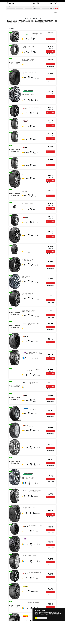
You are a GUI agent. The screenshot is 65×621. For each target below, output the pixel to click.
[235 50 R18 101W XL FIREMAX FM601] (15, 110)
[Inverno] (51, 8)
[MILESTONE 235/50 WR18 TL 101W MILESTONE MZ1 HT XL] (15, 94)
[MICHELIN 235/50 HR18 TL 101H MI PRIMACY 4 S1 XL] (15, 413)
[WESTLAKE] (15, 194)
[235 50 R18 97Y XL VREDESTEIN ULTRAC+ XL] (15, 367)
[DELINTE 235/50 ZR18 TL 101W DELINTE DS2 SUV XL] (15, 298)
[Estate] (50, 8)
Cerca (56, 8)
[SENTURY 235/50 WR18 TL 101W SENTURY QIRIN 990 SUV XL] (15, 313)
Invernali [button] (46, 3)
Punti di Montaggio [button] (38, 0)
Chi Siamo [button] (34, 3)
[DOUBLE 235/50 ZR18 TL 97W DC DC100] (15, 77)
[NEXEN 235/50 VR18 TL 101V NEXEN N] (15, 357)
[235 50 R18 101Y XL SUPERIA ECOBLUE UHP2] (15, 136)
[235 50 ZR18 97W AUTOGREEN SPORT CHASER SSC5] (15, 36)
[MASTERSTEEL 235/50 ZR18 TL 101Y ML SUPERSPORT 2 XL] (15, 264)
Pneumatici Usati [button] (55, 3)
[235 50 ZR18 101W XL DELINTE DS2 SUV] (15, 49)
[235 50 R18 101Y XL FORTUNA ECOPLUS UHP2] (15, 123)
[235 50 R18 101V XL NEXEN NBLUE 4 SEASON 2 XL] (15, 543)
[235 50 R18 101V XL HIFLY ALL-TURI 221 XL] (15, 560)
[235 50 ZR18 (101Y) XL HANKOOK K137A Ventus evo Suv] (15, 528)
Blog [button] (27, 3)
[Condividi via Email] (57, 12)
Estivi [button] (42, 3)
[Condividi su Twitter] (52, 12)
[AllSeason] (53, 8)
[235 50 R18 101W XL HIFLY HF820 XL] (15, 178)
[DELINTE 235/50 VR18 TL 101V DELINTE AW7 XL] (15, 385)
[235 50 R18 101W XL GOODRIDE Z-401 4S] (15, 605)
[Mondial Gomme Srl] (10, 3)
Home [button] (30, 3)
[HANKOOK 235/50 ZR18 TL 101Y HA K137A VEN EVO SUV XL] (15, 340)
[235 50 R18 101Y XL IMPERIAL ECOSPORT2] (15, 206)
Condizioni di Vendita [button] (52, 0)
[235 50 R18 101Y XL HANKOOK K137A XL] (15, 430)
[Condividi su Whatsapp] (56, 12)
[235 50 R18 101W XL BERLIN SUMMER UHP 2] (15, 249)
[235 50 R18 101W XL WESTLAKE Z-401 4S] (15, 461)
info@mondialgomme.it (11, 0)
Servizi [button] (24, 3)
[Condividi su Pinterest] (55, 12)
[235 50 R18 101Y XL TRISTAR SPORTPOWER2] (15, 219)
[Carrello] (59, 3)
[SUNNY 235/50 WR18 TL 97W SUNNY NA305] (15, 281)
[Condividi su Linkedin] (54, 12)
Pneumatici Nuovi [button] (38, 3)
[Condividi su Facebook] (53, 12)
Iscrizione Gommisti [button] (45, 0)
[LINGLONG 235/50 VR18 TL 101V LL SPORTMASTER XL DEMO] (15, 62)
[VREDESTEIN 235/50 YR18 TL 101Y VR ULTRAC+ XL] (15, 326)
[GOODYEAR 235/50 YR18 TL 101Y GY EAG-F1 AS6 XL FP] (15, 590)
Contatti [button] (58, 0)
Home (6, 12)
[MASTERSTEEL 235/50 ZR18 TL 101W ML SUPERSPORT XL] (15, 495)
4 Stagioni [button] (50, 3)
